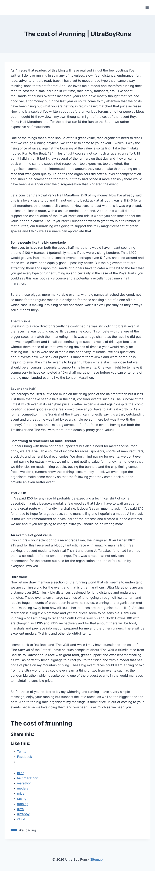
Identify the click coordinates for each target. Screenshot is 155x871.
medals (22, 788)
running (22, 804)
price (20, 793)
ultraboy (23, 814)
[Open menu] (146, 7)
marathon (24, 783)
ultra (20, 809)
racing (21, 798)
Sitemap (96, 859)
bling (20, 773)
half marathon (27, 778)
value (21, 819)
